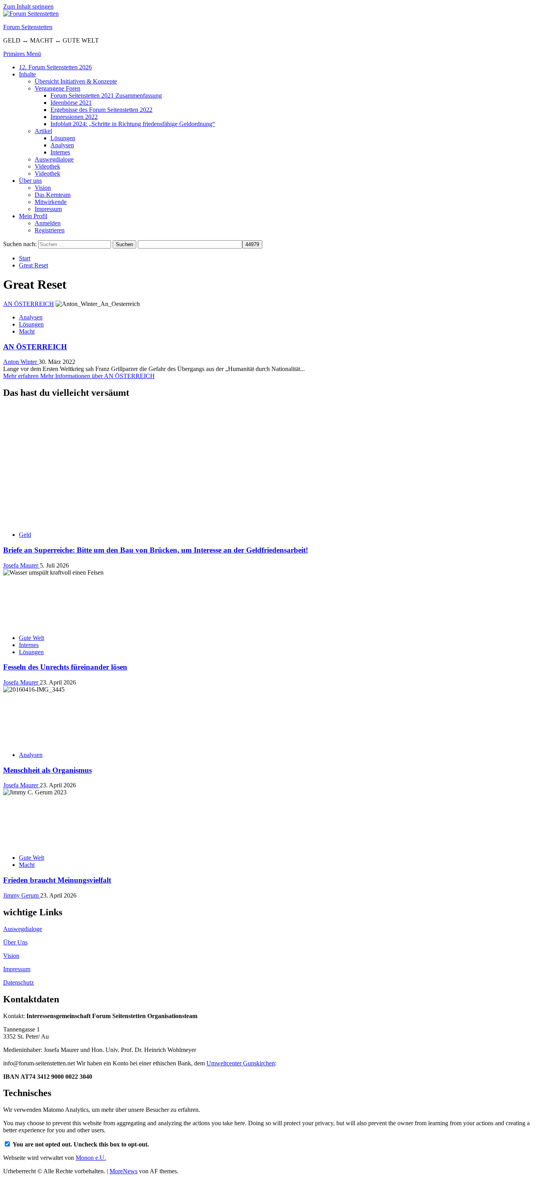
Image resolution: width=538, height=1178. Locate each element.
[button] (22, 53)
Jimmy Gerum (21, 895)
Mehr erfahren (79, 376)
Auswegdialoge (54, 159)
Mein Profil (33, 216)
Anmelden (48, 223)
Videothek (47, 166)
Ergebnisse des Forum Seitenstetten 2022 (101, 109)
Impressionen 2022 (74, 116)
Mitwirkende (51, 201)
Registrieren (50, 230)
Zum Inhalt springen (28, 6)
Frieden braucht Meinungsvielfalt (57, 880)
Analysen (62, 145)
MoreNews (123, 1171)
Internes (60, 152)
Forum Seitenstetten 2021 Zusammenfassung (106, 95)
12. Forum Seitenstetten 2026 (55, 67)
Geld (25, 534)
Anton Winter (21, 361)
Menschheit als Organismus (47, 770)
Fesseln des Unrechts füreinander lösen (65, 667)
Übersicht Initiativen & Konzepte (76, 81)
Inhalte (27, 74)
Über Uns (15, 942)
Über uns (30, 180)
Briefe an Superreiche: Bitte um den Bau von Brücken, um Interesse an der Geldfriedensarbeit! (155, 550)
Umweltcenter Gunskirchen (240, 1063)
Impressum (48, 209)
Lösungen (62, 138)
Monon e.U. (91, 1157)
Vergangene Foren (57, 88)
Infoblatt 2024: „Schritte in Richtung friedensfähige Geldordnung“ (132, 124)
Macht (27, 331)
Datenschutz (18, 982)
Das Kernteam (52, 194)
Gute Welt (31, 637)
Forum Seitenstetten (27, 27)
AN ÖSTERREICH (28, 304)
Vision (43, 187)
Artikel (43, 131)
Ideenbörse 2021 (71, 102)
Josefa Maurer (21, 565)
